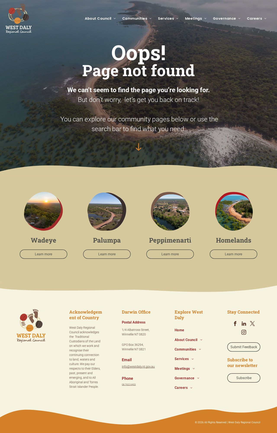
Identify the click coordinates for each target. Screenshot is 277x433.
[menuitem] (97, 18)
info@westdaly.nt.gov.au (138, 366)
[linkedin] (244, 324)
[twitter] (252, 324)
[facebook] (235, 324)
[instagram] (244, 332)
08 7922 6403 (129, 384)
